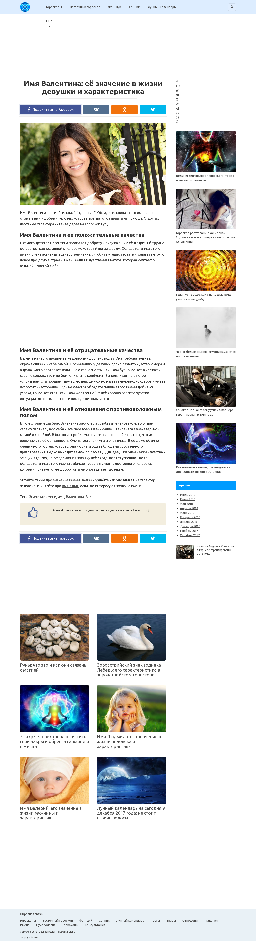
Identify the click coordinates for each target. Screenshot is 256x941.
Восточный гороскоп (85, 7)
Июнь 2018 (187, 499)
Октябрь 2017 (190, 535)
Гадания (212, 920)
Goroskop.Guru (28, 931)
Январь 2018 (189, 521)
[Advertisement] (224, 44)
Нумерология (45, 925)
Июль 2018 (187, 494)
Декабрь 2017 (190, 526)
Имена (24, 925)
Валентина (75, 497)
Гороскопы (54, 7)
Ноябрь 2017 (189, 530)
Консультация (95, 925)
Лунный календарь (162, 7)
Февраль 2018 (190, 517)
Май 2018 (186, 503)
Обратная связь (31, 914)
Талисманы (70, 925)
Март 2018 (187, 512)
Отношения (190, 920)
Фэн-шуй (114, 7)
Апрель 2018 (189, 508)
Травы (171, 920)
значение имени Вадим (72, 480)
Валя (89, 497)
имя (61, 497)
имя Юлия (70, 486)
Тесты (155, 920)
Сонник (134, 7)
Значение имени (42, 497)
